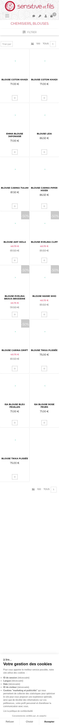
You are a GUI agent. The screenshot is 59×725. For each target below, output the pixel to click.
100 (38, 43)
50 (32, 43)
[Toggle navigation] (7, 15)
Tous (46, 43)
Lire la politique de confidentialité (18, 711)
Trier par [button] (6, 44)
